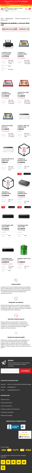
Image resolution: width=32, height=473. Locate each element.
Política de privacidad (6, 415)
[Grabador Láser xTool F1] (24, 249)
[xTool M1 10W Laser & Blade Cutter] (24, 116)
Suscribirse (25, 371)
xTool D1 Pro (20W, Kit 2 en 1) (7, 126)
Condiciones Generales (7, 412)
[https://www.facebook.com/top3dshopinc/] (3, 462)
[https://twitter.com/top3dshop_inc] (13, 462)
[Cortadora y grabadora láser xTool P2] (24, 183)
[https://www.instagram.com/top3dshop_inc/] (8, 462)
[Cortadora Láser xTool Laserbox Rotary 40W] (8, 43)
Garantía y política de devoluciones (10, 409)
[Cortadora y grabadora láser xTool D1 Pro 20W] (8, 83)
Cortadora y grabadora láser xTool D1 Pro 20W (7, 93)
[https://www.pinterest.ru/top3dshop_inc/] (3, 468)
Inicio (2, 18)
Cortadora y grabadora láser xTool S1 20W (22, 159)
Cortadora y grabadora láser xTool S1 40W (6, 192)
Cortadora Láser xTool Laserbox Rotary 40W (6, 53)
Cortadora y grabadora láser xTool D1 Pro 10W (23, 53)
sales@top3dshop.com (13, 390)
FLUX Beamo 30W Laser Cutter (23, 226)
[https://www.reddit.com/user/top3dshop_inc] (24, 462)
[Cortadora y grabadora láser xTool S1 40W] (8, 183)
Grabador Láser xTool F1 (24, 259)
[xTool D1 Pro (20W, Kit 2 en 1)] (8, 116)
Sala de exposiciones (6, 402)
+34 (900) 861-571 (11, 387)
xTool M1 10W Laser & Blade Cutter (23, 126)
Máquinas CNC (9, 18)
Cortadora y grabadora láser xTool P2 (22, 192)
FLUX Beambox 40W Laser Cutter (7, 226)
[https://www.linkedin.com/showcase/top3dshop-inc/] (18, 462)
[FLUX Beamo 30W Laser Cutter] (24, 216)
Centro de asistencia (6, 406)
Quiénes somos (5, 399)
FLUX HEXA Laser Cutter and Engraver (8, 259)
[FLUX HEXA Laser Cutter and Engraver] (8, 249)
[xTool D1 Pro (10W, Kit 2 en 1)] (24, 83)
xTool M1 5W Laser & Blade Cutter (8, 159)
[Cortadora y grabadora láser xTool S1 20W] (24, 149)
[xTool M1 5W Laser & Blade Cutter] (8, 149)
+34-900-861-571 (5, 5)
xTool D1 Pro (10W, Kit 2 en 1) (23, 93)
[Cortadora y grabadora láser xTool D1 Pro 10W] (24, 43)
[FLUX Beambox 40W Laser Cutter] (8, 216)
